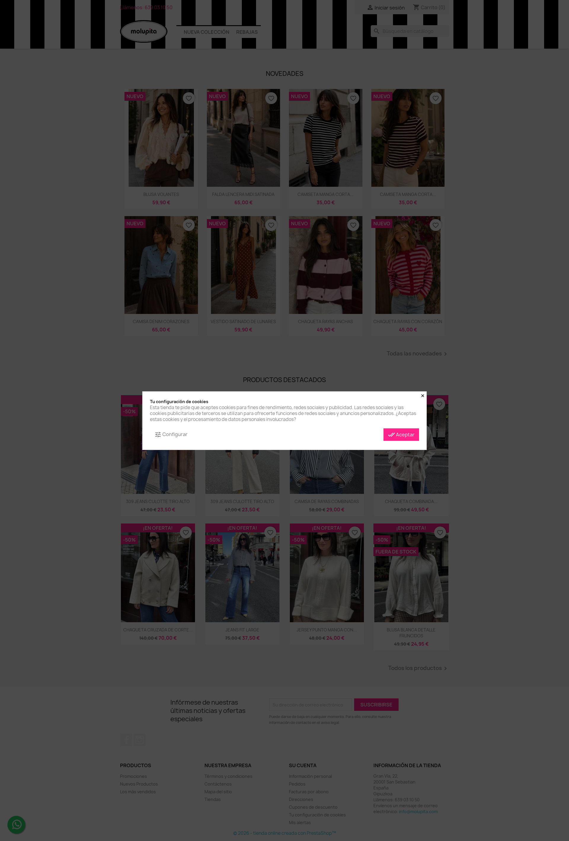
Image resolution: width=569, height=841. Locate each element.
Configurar (171, 434)
